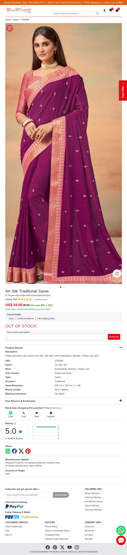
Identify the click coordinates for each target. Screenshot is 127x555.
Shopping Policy (52, 535)
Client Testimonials (13, 526)
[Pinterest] (28, 451)
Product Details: (14, 347)
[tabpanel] (63, 153)
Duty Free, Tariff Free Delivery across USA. (27, 309)
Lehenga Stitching (93, 497)
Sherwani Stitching (93, 510)
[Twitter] (21, 451)
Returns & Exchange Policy (57, 531)
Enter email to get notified (18, 332)
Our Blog (89, 535)
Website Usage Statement (56, 539)
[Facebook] (14, 451)
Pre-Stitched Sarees (94, 501)
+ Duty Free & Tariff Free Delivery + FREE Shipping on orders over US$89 (84, 2)
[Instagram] (77, 547)
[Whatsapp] (7, 451)
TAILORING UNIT (93, 489)
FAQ (7, 531)
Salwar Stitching (92, 506)
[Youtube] (69, 547)
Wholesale (89, 531)
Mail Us (8, 535)
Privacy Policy (51, 526)
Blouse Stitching (92, 493)
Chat (10, 416)
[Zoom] (63, 153)
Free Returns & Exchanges (20, 401)
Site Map (89, 539)
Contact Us (90, 526)
